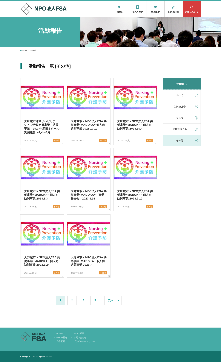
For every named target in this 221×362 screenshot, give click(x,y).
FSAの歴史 (137, 12)
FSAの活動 (173, 12)
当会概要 (155, 12)
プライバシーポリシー (84, 341)
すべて (179, 95)
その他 (179, 140)
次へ (111, 300)
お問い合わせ (191, 12)
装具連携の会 (179, 129)
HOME (119, 12)
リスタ (179, 118)
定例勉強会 (180, 106)
